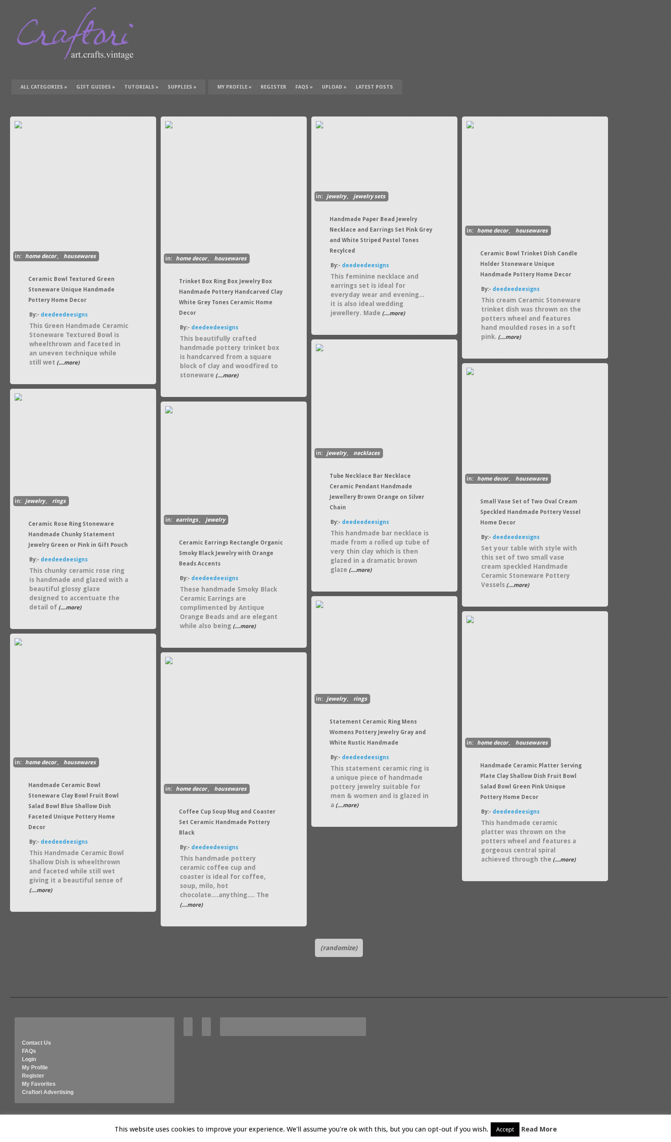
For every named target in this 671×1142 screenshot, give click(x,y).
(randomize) (338, 948)
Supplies (182, 87)
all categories (44, 87)
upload (334, 87)
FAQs (304, 87)
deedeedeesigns (64, 315)
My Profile (234, 87)
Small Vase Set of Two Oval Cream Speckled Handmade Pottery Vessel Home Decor (530, 512)
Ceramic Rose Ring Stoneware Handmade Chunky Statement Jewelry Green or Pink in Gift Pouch (78, 534)
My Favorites (39, 1084)
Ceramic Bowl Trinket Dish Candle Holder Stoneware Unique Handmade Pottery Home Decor (528, 264)
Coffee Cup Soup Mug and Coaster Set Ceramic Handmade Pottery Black (227, 822)
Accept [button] (505, 1129)
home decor (40, 256)
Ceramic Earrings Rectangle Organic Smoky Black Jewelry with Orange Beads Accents (231, 553)
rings (59, 501)
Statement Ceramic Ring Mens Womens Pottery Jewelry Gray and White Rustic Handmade (378, 732)
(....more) (67, 363)
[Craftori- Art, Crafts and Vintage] (78, 68)
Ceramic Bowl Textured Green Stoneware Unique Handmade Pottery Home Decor (71, 289)
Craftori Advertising (47, 1092)
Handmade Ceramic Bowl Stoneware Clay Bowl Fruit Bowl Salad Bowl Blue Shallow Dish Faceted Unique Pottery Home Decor (73, 806)
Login (29, 1059)
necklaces (366, 453)
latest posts (374, 87)
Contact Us (36, 1043)
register (273, 87)
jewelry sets (369, 196)
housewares (79, 256)
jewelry (336, 196)
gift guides (95, 87)
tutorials (141, 87)
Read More (539, 1129)
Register (33, 1076)
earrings (187, 520)
